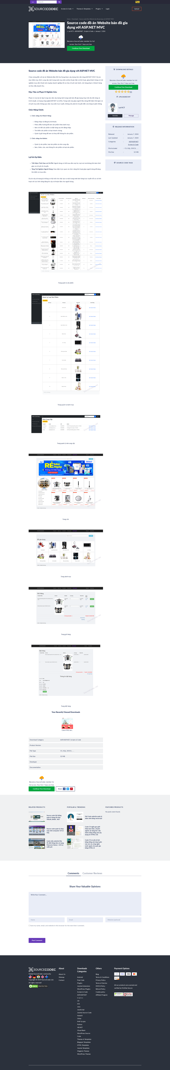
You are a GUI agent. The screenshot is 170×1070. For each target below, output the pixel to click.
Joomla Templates (83, 1048)
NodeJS (80, 1015)
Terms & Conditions (102, 977)
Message (131, 115)
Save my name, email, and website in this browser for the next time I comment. (57, 925)
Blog (97, 974)
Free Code (80, 980)
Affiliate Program (101, 995)
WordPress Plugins (83, 989)
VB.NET (80, 1027)
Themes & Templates (84, 1039)
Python (79, 1024)
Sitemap (61, 977)
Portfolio (115, 115)
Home (68, 19)
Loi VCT (71, 31)
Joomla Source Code (84, 1012)
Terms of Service (101, 983)
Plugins (79, 983)
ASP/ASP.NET (79, 31)
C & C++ (80, 998)
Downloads (75, 19)
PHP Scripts (81, 1021)
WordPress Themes (84, 1054)
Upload (136, 9)
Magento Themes (83, 1051)
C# (78, 1001)
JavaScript (80, 1010)
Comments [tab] (73, 873)
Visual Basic (81, 1030)
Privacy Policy (100, 980)
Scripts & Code (88, 31)
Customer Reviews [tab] (92, 873)
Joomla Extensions (83, 986)
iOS (78, 1004)
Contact (61, 980)
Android (80, 977)
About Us (62, 974)
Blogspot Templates (84, 1042)
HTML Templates (83, 1045)
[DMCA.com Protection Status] (38, 986)
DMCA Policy (100, 986)
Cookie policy (100, 992)
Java (78, 1007)
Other (79, 1018)
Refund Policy (100, 989)
